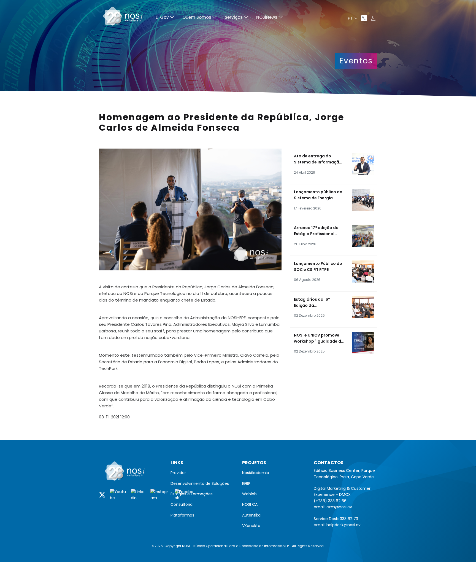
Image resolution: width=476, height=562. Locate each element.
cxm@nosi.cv (339, 507)
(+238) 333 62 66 (330, 501)
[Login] (373, 18)
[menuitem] (165, 18)
